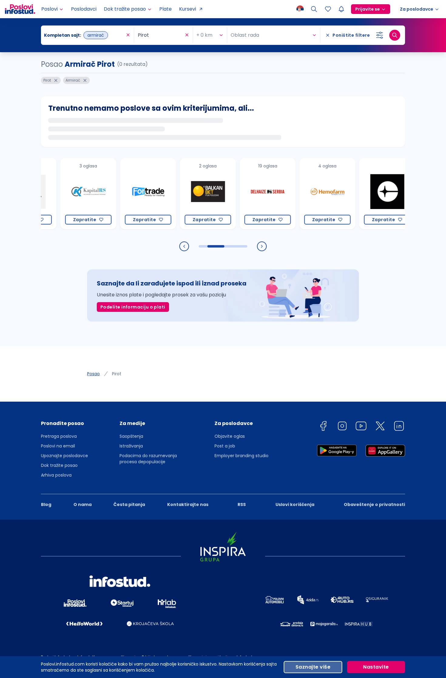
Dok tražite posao (59, 465)
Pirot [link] (116, 374)
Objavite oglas (230, 436)
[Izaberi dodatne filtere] (379, 35)
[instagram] (342, 427)
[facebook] (323, 427)
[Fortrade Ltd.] (138, 193)
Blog (46, 504)
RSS (242, 504)
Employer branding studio (242, 456)
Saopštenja (131, 436)
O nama (82, 504)
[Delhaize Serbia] (257, 193)
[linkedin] (399, 427)
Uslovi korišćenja (294, 504)
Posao (93, 374)
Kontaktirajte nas (187, 504)
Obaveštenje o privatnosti (374, 504)
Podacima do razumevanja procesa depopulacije (148, 459)
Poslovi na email (58, 446)
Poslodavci (83, 8)
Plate (165, 8)
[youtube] (361, 427)
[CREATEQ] (377, 193)
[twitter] (380, 427)
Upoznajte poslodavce (64, 456)
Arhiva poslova (56, 475)
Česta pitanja (129, 504)
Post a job (225, 446)
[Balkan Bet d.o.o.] (198, 193)
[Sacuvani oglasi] (328, 9)
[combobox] (84, 35)
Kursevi (187, 8)
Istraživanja (131, 446)
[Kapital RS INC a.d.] (78, 193)
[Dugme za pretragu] (394, 35)
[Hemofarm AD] (317, 193)
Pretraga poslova (59, 436)
